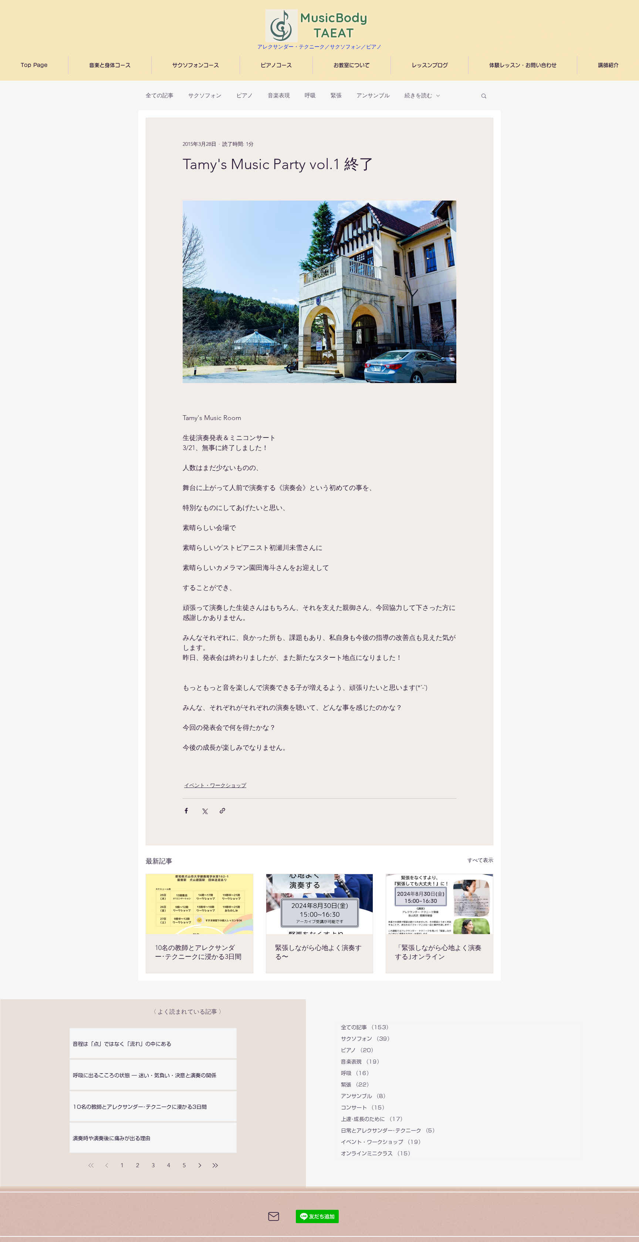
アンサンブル (373, 95)
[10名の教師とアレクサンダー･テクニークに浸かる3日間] (199, 904)
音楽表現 (279, 95)
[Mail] (273, 1216)
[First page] (91, 1165)
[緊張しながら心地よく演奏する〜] (319, 904)
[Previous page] (106, 1165)
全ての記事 (159, 95)
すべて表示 (480, 860)
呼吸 (310, 95)
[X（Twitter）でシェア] (204, 810)
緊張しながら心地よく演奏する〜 (318, 952)
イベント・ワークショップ (215, 785)
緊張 (336, 95)
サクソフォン (205, 95)
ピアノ (244, 95)
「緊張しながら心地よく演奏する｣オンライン (438, 952)
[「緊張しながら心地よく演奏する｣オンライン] (439, 904)
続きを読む (418, 95)
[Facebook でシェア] (186, 810)
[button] (483, 95)
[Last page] (215, 1165)
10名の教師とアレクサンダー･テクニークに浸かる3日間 (198, 952)
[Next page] (199, 1165)
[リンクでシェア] (222, 810)
